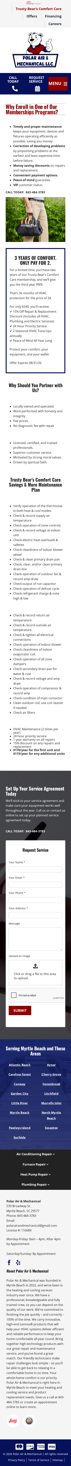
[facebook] (9, 1262)
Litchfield (51, 1093)
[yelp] (18, 1262)
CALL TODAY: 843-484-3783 (25, 192)
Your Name (17, 862)
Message (14, 923)
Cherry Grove (51, 1074)
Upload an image (19, 956)
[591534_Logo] (35, 33)
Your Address (18, 908)
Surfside (20, 1137)
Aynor (51, 1065)
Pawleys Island (19, 1128)
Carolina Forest (20, 1074)
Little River (19, 1103)
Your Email (17, 877)
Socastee (51, 1128)
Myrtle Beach (20, 1112)
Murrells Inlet (51, 1103)
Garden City (20, 1093)
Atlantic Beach (19, 1065)
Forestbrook (51, 1084)
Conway (19, 1084)
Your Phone (17, 893)
